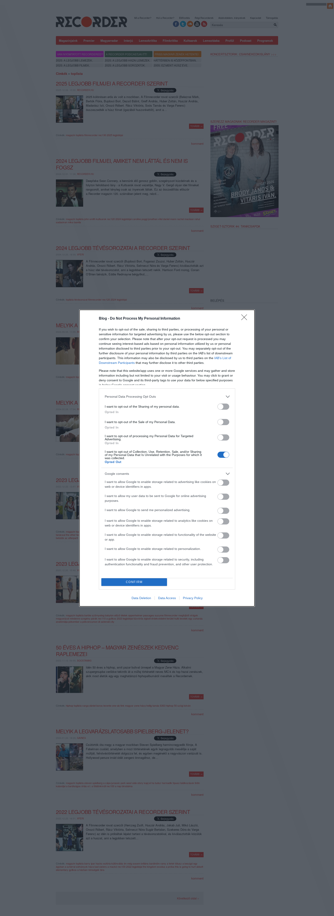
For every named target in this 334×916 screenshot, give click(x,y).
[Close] (245, 318)
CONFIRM (134, 582)
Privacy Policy (193, 598)
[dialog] (167, 458)
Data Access (167, 598)
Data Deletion (141, 598)
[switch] (223, 407)
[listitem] (167, 396)
